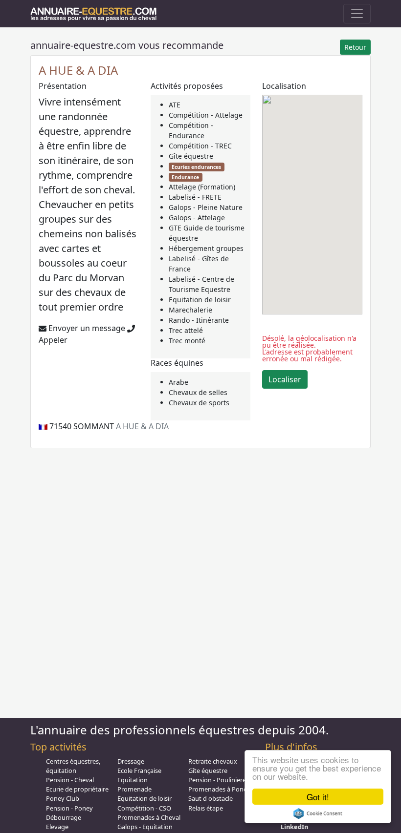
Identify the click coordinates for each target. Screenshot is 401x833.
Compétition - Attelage (206, 115)
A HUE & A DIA (78, 70)
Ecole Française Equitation (139, 775)
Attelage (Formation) (202, 186)
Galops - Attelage (197, 217)
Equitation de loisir (200, 299)
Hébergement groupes (206, 248)
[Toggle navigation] (357, 13)
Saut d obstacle (210, 798)
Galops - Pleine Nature (206, 207)
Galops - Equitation (145, 826)
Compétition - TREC (200, 145)
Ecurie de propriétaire (77, 789)
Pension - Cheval (70, 779)
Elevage (57, 826)
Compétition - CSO (144, 808)
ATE (174, 104)
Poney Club (62, 798)
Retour (355, 47)
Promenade (134, 789)
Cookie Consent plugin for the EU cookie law (317, 813)
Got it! (318, 797)
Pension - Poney (69, 808)
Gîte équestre (191, 156)
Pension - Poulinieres (218, 779)
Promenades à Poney (219, 789)
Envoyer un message (85, 328)
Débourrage (63, 817)
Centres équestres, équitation (73, 766)
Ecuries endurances (196, 167)
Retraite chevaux (212, 761)
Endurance (185, 177)
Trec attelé (186, 330)
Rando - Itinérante (199, 320)
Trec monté (187, 340)
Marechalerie (190, 309)
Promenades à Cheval (148, 817)
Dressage (130, 761)
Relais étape (205, 808)
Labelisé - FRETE (195, 197)
